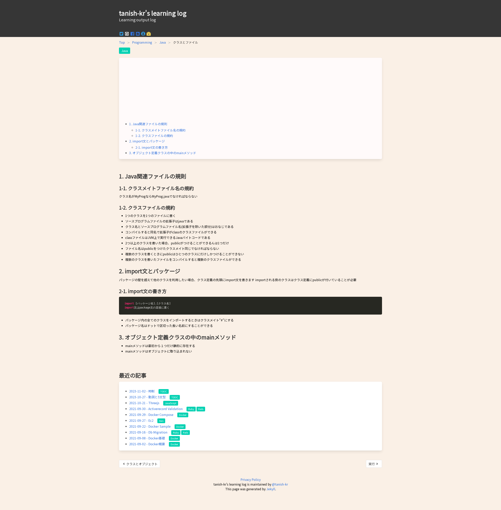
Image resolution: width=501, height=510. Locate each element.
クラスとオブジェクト (142, 463)
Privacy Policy (251, 479)
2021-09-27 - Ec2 (141, 420)
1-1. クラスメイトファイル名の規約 (160, 130)
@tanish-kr (280, 484)
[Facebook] (132, 34)
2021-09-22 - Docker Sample (150, 426)
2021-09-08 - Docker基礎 (147, 438)
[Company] (148, 34)
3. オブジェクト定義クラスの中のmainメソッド (162, 152)
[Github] (127, 34)
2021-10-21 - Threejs (144, 402)
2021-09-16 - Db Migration (148, 432)
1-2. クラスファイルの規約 (154, 135)
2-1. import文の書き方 (151, 147)
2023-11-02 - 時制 (142, 391)
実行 (372, 463)
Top (122, 42)
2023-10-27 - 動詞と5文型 (147, 397)
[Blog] (138, 34)
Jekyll (270, 489)
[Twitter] (121, 34)
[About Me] (143, 34)
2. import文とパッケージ (147, 141)
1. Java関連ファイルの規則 (148, 123)
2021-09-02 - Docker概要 (147, 444)
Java (162, 42)
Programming (142, 42)
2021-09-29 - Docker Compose (151, 414)
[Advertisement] (250, 91)
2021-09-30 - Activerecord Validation (156, 408)
